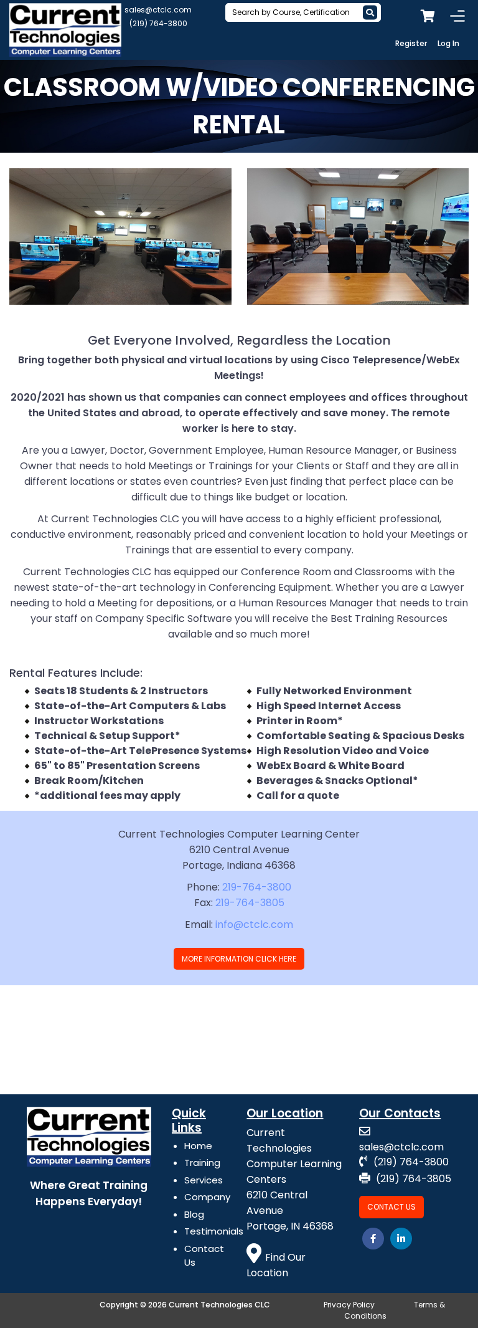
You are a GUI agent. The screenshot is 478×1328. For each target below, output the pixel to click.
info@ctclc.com (254, 924)
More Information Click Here (239, 958)
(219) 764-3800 (158, 23)
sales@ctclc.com (158, 9)
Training (202, 1162)
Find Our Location (276, 1265)
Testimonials (213, 1231)
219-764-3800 (256, 887)
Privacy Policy (349, 1304)
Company (207, 1196)
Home (198, 1145)
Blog (194, 1214)
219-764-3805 (249, 903)
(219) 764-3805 (412, 1179)
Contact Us (391, 1206)
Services (203, 1180)
